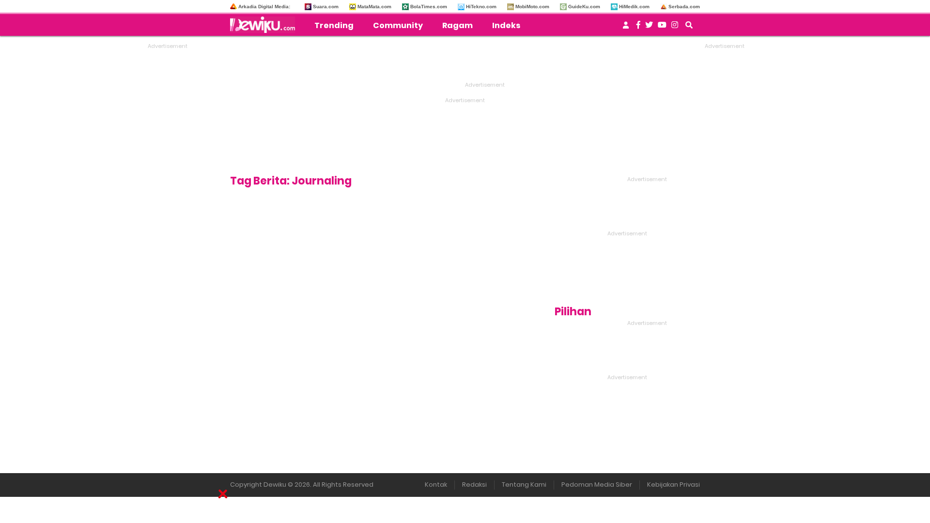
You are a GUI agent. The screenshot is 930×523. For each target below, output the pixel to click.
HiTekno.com (481, 6)
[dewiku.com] (265, 24)
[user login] (626, 28)
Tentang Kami (524, 484)
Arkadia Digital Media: (264, 6)
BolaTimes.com (428, 6)
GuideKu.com (584, 6)
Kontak (436, 484)
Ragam (457, 25)
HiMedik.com (634, 6)
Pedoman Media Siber (596, 484)
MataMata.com (374, 6)
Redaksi (474, 484)
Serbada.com (684, 6)
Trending (334, 25)
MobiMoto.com (532, 6)
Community (398, 25)
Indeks (506, 25)
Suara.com (326, 6)
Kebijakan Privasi (673, 484)
